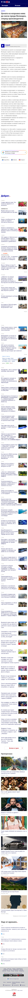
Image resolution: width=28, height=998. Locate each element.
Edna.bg (8, 970)
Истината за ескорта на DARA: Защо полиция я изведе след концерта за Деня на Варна (8, 669)
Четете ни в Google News (14, 978)
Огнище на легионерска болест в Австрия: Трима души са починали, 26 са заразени (8, 523)
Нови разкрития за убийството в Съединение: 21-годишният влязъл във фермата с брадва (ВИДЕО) (9, 613)
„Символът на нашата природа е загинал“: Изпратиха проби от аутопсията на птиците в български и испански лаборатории (12, 279)
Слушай (7, 45)
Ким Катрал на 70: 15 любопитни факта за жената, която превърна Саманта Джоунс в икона (13, 940)
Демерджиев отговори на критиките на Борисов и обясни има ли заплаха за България (9, 338)
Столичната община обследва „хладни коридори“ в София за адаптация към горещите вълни (8, 568)
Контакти (22, 982)
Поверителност (7, 985)
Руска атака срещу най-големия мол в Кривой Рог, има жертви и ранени (9, 289)
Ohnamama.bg (16, 969)
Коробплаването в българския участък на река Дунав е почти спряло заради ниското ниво (9, 532)
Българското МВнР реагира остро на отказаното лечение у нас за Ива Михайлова (9, 456)
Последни (5, 5)
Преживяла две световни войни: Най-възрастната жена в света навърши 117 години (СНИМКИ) (9, 695)
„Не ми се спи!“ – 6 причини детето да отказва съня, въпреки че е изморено (9, 258)
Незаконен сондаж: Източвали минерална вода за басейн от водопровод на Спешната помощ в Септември (9, 512)
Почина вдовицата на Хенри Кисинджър (9, 296)
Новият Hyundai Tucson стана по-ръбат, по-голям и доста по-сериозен (13, 852)
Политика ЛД (16, 985)
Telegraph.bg (21, 970)
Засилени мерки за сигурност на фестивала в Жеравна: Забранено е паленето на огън (9, 483)
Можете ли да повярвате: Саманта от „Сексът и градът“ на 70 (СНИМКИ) (8, 677)
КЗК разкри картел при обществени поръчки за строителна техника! (13, 872)
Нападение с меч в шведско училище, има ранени (9, 370)
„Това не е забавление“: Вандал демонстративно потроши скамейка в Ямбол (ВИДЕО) (9, 474)
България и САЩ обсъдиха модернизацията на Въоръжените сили (9, 306)
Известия (23, 985)
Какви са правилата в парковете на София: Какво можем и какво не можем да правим (9, 230)
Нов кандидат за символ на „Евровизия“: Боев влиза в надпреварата (9, 704)
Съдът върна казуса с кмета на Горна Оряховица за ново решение (9, 329)
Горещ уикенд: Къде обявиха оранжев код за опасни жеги (8, 651)
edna (3, 943)
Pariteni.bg (4, 970)
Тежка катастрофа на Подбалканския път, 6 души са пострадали (9, 492)
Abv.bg (5, 968)
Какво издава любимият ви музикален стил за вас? (14, 831)
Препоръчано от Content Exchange (19, 916)
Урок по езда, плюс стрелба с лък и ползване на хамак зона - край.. (10, 361)
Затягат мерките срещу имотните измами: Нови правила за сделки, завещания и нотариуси (8, 409)
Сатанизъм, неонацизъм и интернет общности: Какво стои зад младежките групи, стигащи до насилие (9, 248)
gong (3, 963)
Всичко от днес (14, 748)
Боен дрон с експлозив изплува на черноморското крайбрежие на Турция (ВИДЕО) (9, 541)
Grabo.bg (21, 969)
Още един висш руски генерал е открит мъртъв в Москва (9, 427)
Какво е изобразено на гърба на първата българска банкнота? (8, 221)
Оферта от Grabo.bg (4, 356)
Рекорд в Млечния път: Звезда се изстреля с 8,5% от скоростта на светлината (13, 949)
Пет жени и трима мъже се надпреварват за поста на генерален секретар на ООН (9, 558)
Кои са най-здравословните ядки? (10, 792)
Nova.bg (16, 970)
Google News (6, 159)
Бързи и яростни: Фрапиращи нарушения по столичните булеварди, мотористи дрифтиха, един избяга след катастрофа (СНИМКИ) (11, 502)
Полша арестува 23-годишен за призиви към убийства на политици (8, 550)
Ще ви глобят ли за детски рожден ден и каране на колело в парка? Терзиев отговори (9, 643)
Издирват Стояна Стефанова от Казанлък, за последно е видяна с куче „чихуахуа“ (9, 731)
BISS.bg (10, 969)
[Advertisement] (14, 178)
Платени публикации (16, 982)
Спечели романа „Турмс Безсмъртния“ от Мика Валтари (14, 911)
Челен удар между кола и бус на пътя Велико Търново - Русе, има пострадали (8, 740)
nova (3, 934)
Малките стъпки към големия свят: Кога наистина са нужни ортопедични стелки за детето (10, 660)
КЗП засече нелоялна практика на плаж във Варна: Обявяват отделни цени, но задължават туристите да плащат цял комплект (11, 347)
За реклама (9, 982)
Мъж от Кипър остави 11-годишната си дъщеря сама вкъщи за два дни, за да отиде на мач (9, 267)
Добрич (5, 195)
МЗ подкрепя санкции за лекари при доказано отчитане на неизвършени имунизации (9, 380)
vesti (3, 953)
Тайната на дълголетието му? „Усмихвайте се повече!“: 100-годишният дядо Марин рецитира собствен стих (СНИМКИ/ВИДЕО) (10, 436)
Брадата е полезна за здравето (9, 812)
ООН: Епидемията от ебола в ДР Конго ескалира (9, 603)
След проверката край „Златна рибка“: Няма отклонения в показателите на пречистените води (9, 418)
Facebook (15, 159)
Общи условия (19, 990)
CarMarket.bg (5, 969)
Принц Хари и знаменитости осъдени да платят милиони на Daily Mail (9, 389)
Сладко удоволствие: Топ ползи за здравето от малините (8, 204)
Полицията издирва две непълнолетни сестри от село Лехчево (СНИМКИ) (8, 596)
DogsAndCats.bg (19, 968)
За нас (4, 982)
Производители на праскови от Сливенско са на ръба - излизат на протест (9, 578)
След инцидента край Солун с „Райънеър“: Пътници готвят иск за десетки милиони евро (9, 447)
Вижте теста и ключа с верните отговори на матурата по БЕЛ (7, 465)
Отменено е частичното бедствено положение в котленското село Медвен (9, 587)
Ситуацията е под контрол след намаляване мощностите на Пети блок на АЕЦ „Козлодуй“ (9, 634)
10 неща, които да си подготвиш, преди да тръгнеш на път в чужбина (13, 772)
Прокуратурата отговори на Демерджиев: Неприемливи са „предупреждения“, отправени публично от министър (9, 398)
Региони (17, 5)
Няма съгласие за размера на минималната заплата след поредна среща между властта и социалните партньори (11, 721)
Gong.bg (13, 968)
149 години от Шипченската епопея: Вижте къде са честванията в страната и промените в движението (9, 239)
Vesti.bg (12, 970)
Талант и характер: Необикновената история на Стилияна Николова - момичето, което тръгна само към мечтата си (14, 929)
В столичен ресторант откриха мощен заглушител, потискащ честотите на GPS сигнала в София (9, 712)
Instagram (23, 159)
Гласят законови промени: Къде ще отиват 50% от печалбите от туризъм (9, 685)
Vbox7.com (9, 968)
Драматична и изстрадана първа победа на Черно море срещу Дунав (13, 959)
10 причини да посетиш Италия (10, 891)
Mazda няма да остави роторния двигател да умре (9, 211)
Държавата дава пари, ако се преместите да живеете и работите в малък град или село (9, 625)
